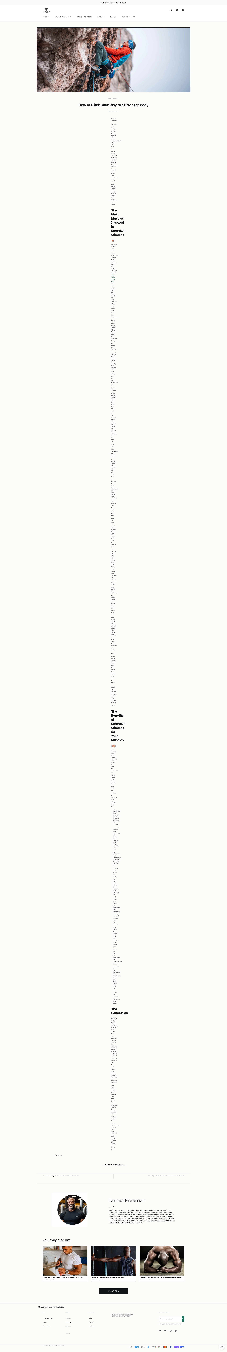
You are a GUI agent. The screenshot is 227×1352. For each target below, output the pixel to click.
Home (109, 98)
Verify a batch (46, 1326)
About (91, 1318)
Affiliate (91, 1326)
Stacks (45, 1322)
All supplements (47, 1318)
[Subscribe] (183, 1319)
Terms (68, 1333)
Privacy (68, 1330)
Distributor (92, 1330)
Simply (49, 1345)
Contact (68, 1318)
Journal (115, 98)
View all (113, 1291)
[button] (171, 10)
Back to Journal (115, 1165)
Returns (68, 1326)
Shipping (68, 1322)
